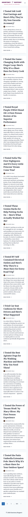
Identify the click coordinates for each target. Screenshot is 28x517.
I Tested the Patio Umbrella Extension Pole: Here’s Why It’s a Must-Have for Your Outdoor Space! (13, 461)
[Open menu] (25, 3)
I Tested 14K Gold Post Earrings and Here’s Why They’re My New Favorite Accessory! (13, 17)
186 (17, 504)
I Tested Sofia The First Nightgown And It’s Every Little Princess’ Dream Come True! (13, 164)
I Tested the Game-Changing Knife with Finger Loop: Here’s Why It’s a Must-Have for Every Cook (13, 65)
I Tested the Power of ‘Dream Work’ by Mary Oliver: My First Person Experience (13, 411)
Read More (7, 50)
